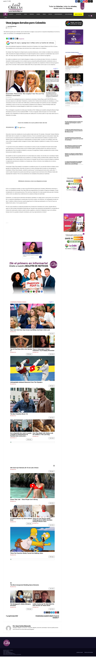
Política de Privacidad (88, 652)
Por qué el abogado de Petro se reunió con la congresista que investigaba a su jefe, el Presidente (74, 122)
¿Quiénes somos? (79, 652)
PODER (25, 14)
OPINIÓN (38, 14)
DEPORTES (32, 14)
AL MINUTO (11, 14)
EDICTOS (50, 14)
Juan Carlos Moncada (12, 26)
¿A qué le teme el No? (12, 616)
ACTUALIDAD (18, 14)
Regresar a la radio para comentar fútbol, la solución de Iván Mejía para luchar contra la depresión (74, 154)
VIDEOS (44, 14)
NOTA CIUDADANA (68, 14)
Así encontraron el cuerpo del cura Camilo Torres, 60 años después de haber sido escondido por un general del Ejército (73, 146)
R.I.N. (6, 17)
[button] (89, 15)
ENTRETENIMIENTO (58, 14)
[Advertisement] (32, 233)
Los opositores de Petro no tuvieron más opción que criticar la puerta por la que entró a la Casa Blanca (74, 138)
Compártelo (21, 38)
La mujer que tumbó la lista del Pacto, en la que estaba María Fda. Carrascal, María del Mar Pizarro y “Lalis (73, 130)
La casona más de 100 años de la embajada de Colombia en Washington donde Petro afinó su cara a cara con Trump (73, 162)
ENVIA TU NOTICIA (78, 14)
